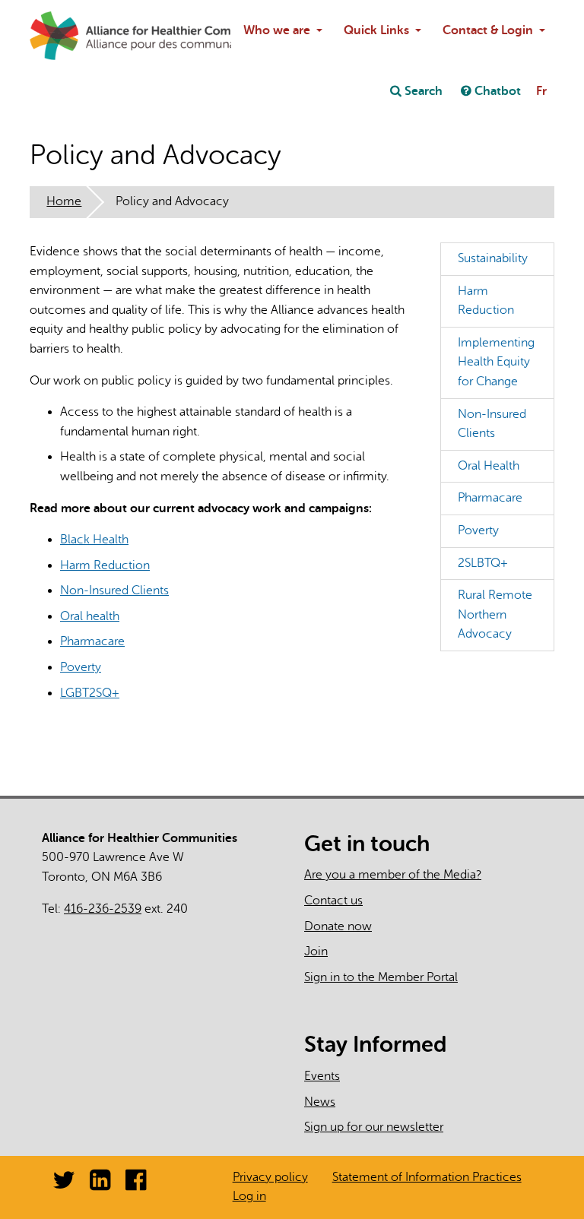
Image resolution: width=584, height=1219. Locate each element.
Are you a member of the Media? (392, 875)
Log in (249, 1196)
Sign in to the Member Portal (381, 977)
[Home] (66, 35)
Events (322, 1076)
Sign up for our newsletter (373, 1127)
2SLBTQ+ (483, 563)
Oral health (89, 616)
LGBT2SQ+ (89, 693)
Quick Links (376, 30)
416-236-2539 (102, 909)
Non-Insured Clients (114, 590)
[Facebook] (135, 1185)
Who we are (276, 30)
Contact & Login (488, 30)
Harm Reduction (105, 565)
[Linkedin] (100, 1185)
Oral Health (488, 466)
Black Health (94, 539)
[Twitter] (64, 1185)
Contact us (333, 900)
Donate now (338, 926)
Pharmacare (92, 641)
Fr (541, 91)
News (319, 1102)
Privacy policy (270, 1177)
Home (63, 201)
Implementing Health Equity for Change (496, 362)
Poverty (80, 667)
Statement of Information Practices (427, 1177)
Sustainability (493, 258)
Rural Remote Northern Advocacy (495, 614)
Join (316, 951)
